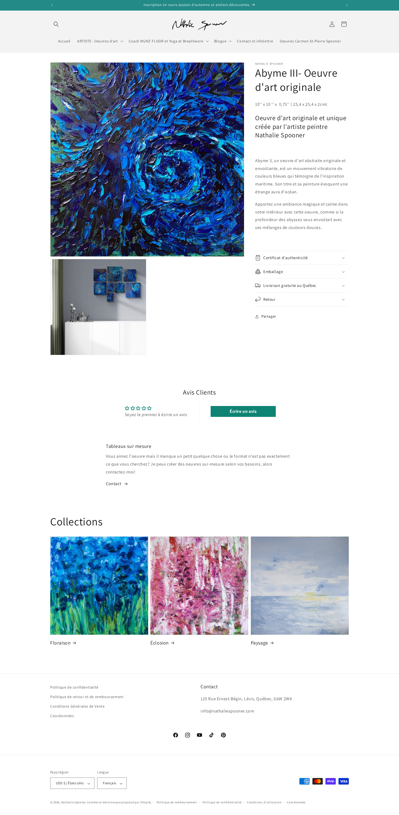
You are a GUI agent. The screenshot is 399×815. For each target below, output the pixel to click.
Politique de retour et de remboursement (86, 697)
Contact (113, 484)
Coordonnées (62, 716)
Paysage (259, 643)
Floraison (60, 643)
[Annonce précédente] (52, 5)
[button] (56, 24)
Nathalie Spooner (73, 802)
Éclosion (159, 643)
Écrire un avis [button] (243, 411)
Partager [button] (268, 316)
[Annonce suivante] (347, 5)
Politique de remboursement (177, 802)
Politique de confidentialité (74, 687)
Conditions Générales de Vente (77, 706)
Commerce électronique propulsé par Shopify (119, 802)
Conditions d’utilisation (264, 802)
